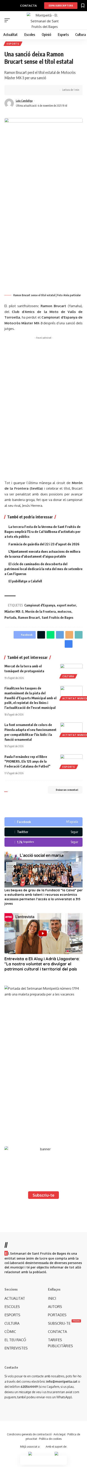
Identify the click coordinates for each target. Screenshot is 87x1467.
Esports (13, 43)
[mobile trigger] (8, 20)
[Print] (35, 90)
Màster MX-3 (13, 611)
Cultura (68, 676)
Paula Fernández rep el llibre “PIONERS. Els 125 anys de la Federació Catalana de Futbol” (27, 761)
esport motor (66, 605)
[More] (42, 90)
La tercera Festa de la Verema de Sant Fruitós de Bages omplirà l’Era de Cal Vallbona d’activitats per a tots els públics (42, 531)
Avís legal (59, 1434)
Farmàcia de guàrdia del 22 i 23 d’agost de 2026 (43, 544)
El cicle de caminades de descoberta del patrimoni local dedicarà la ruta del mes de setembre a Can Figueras (43, 569)
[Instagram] (43, 842)
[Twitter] (43, 832)
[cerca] (80, 20)
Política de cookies (50, 1438)
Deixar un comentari (67, 789)
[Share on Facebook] (14, 90)
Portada (10, 617)
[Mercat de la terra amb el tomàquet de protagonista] (71, 670)
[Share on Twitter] (21, 90)
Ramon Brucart (29, 617)
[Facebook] (43, 821)
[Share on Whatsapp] (50, 635)
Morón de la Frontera (40, 611)
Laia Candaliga (24, 100)
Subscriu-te (43, 1195)
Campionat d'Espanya (39, 605)
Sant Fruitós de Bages (57, 617)
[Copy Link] (28, 90)
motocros (64, 611)
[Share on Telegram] (60, 635)
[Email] (69, 635)
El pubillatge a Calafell (25, 581)
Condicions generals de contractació (29, 1434)
